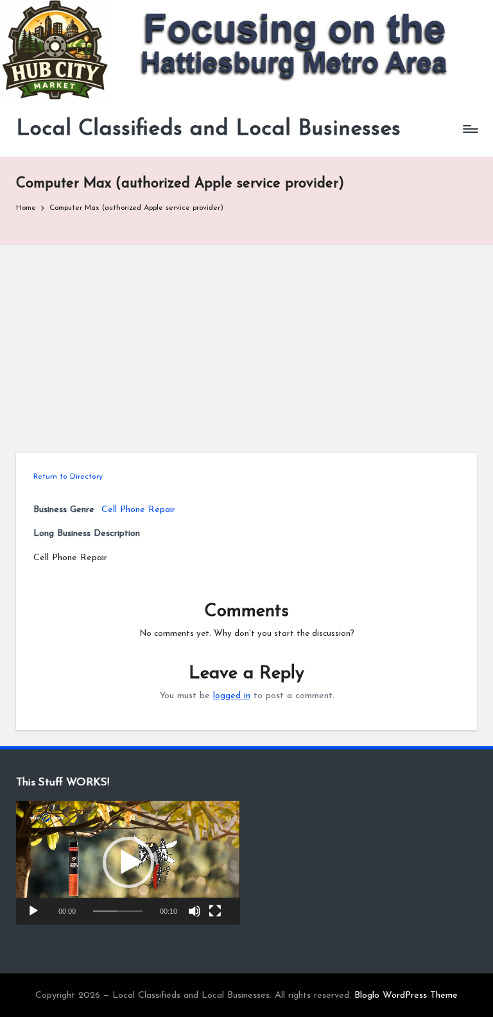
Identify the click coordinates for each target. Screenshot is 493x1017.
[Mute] (194, 911)
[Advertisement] (246, 341)
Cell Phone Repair (138, 510)
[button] (128, 862)
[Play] (33, 911)
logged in (231, 696)
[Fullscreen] (215, 911)
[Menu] (469, 129)
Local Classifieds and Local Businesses (208, 129)
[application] (127, 863)
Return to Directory (68, 477)
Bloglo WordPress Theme (406, 995)
